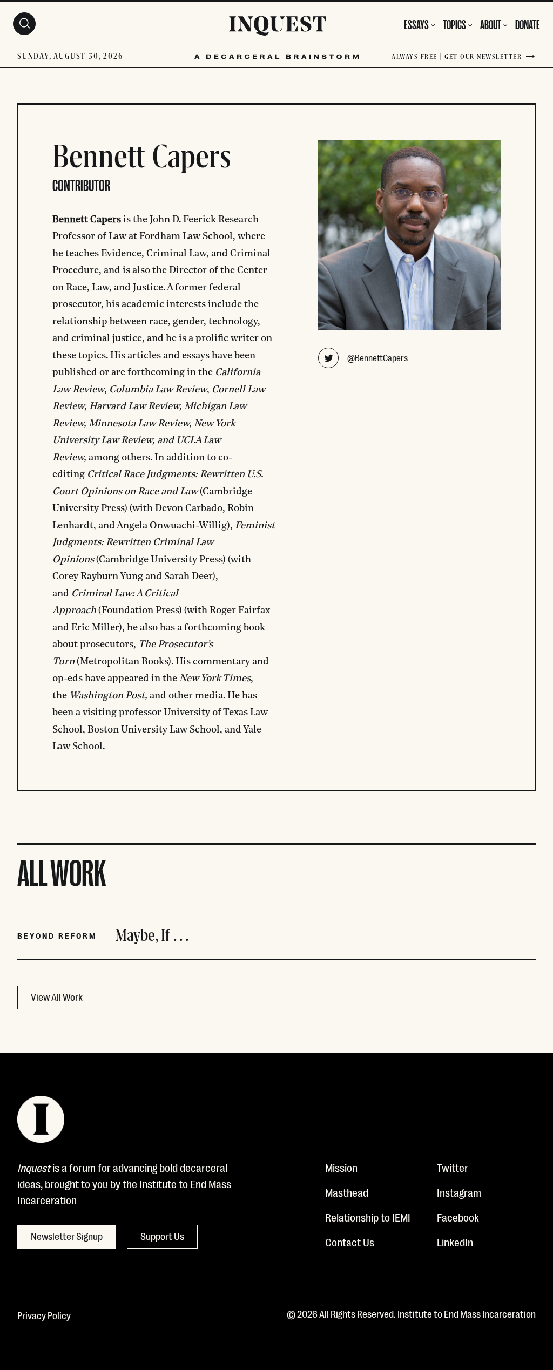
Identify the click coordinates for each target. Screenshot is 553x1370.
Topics (454, 23)
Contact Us (349, 1241)
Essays (416, 23)
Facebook (458, 1216)
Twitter (452, 1167)
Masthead (346, 1191)
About (490, 23)
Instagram (459, 1191)
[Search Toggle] (24, 23)
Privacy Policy (44, 1315)
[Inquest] (277, 27)
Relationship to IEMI (367, 1216)
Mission (341, 1167)
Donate (527, 23)
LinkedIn (455, 1241)
